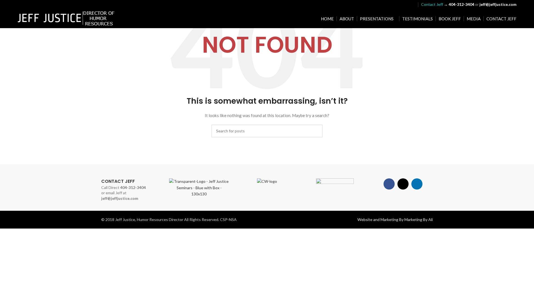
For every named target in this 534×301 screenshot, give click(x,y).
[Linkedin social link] (411, 4)
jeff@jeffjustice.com (119, 198)
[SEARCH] (316, 131)
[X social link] (404, 4)
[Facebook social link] (397, 4)
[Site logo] (66, 18)
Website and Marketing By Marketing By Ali (395, 219)
